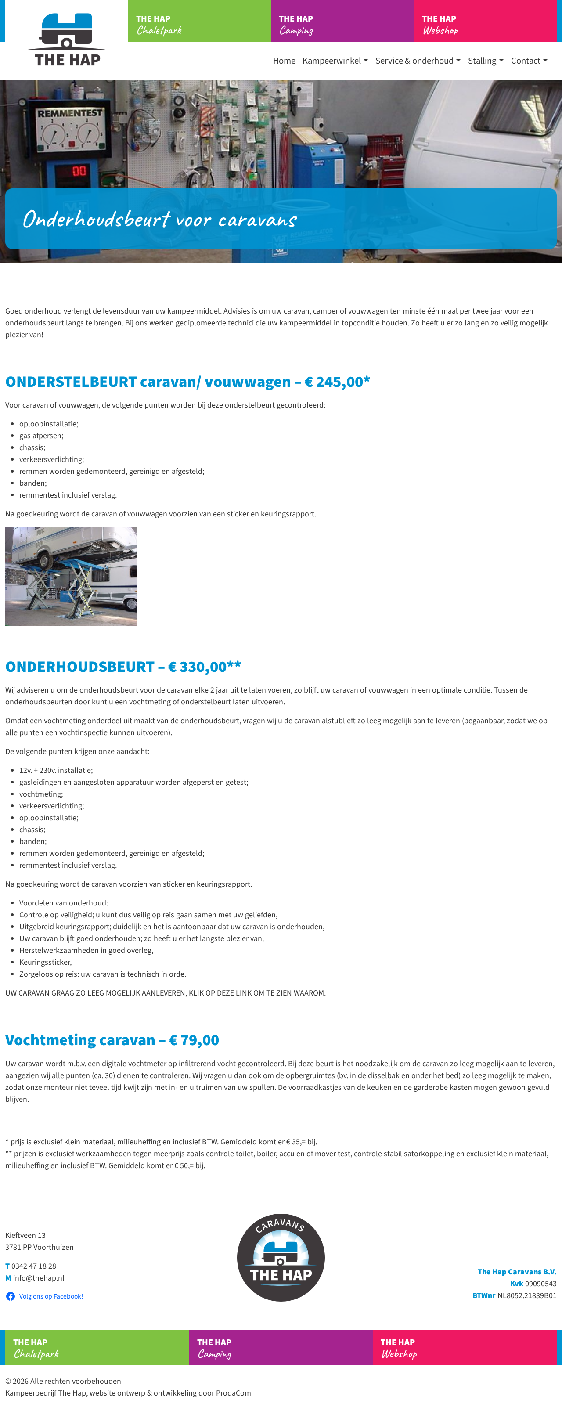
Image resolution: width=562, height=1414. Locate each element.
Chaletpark (158, 25)
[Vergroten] (125, 538)
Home (284, 60)
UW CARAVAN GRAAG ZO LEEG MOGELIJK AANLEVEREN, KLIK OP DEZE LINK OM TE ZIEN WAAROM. (165, 993)
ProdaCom (233, 1393)
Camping (296, 25)
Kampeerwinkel (332, 60)
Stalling (482, 60)
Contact (525, 60)
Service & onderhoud (414, 60)
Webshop (440, 25)
